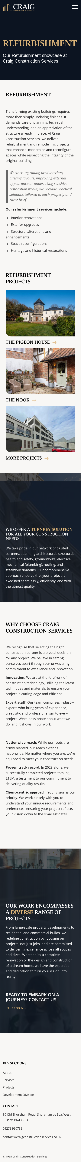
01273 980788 (16, 1008)
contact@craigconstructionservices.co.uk (32, 1137)
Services (9, 1080)
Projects (9, 1087)
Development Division (18, 1095)
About (7, 1073)
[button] (75, 7)
